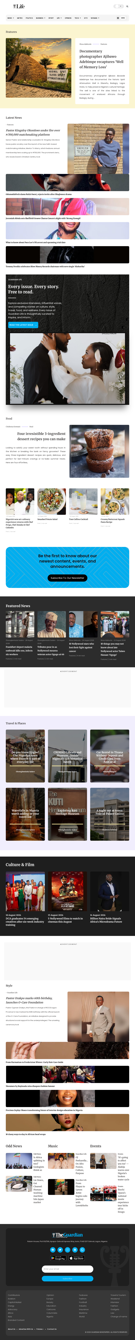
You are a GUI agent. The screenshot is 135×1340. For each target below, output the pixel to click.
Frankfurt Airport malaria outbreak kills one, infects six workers (19, 651)
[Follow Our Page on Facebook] (53, 1250)
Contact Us (52, 1329)
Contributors (14, 1295)
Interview (115, 1302)
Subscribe (67, 1278)
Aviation (11, 1298)
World (82, 1316)
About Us (11, 1329)
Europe (50, 1298)
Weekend (115, 1298)
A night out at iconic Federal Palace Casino (110, 812)
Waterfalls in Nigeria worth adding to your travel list (25, 813)
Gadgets (115, 1309)
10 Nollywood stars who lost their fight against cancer (81, 647)
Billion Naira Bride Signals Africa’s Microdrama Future (106, 920)
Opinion (68, 18)
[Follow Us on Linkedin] (75, 1250)
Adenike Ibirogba (109, 772)
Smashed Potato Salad (47, 519)
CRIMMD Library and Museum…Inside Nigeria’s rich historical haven (67, 757)
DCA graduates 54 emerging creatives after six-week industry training (25, 921)
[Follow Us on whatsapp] (82, 1250)
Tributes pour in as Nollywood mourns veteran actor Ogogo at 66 (50, 651)
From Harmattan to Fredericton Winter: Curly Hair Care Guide (34, 1062)
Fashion (82, 1298)
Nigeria (50, 1316)
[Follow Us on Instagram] (67, 1250)
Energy (11, 1306)
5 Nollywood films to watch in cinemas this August (65, 920)
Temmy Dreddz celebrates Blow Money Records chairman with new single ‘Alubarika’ (45, 266)
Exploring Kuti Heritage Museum (67, 812)
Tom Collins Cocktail (78, 519)
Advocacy (12, 1309)
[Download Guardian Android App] (58, 1258)
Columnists (52, 1313)
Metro (20, 18)
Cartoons (51, 1309)
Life (58, 18)
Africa (10, 1313)
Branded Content (16, 1320)
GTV (86, 18)
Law (112, 1313)
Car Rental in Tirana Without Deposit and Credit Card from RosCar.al (109, 757)
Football (83, 1302)
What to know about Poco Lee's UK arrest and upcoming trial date (36, 242)
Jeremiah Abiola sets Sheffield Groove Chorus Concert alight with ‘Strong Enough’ (43, 218)
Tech (77, 18)
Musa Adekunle (85, 44)
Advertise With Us (26, 1329)
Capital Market (14, 1302)
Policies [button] (40, 1329)
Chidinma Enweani (13, 427)
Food (31, 427)
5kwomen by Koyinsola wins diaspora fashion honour (30, 1086)
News (10, 18)
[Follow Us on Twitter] (60, 1250)
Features (11, 31)
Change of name (119, 1316)
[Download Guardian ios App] (77, 1258)
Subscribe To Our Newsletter (67, 578)
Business (40, 18)
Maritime (83, 1313)
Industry (82, 1306)
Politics (29, 18)
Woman (94, 18)
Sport (51, 18)
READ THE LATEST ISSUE (23, 324)
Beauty (50, 1302)
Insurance (84, 1309)
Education (51, 1306)
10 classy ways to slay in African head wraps (26, 1134)
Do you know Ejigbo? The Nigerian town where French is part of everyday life (25, 757)
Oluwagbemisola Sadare (15, 640)
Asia (10, 1316)
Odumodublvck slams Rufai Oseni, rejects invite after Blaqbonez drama (39, 194)
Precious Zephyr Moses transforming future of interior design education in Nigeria (44, 1110)
